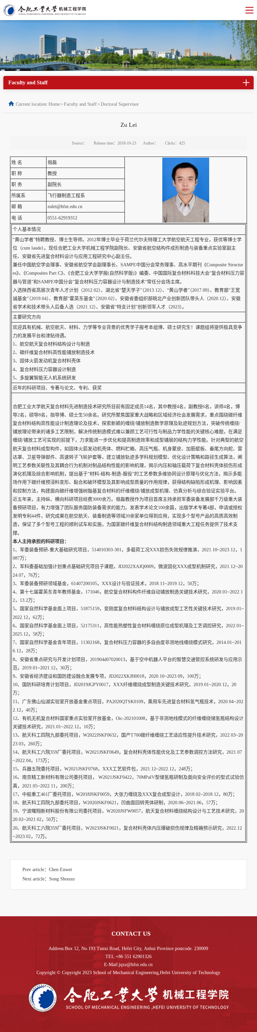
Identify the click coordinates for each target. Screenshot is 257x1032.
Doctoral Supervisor (120, 104)
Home (54, 104)
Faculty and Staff (80, 104)
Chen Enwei (60, 869)
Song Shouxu (62, 878)
